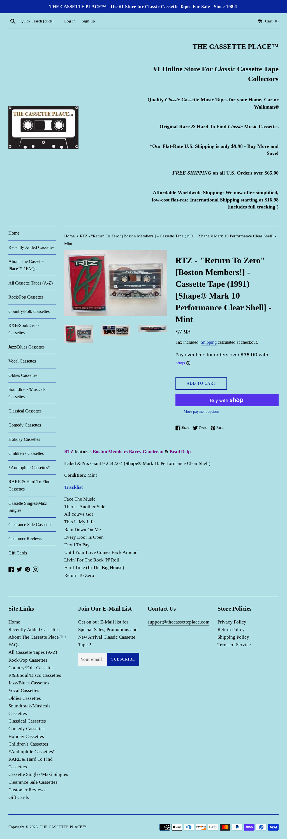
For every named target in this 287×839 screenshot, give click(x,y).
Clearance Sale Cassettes (30, 524)
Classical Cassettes (24, 411)
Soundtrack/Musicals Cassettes (26, 393)
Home (13, 233)
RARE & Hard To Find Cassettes (29, 485)
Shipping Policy (233, 637)
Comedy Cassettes (24, 425)
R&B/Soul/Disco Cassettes (23, 329)
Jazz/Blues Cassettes (26, 347)
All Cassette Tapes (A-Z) (30, 283)
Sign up (88, 21)
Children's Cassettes (26, 453)
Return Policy (231, 629)
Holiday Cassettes (24, 439)
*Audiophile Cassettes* (29, 467)
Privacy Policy (231, 622)
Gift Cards (17, 553)
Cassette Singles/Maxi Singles (27, 507)
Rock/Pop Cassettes (25, 297)
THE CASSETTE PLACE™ (63, 827)
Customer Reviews (25, 538)
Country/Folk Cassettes (29, 311)
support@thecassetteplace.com (178, 622)
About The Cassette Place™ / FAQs (25, 265)
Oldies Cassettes (22, 375)
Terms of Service (234, 644)
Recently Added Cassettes (31, 247)
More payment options (201, 411)
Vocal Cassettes (22, 361)
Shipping (209, 342)
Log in (70, 21)
